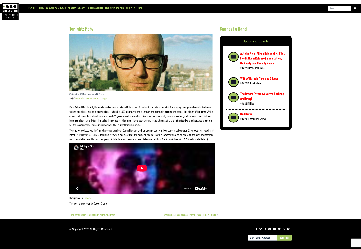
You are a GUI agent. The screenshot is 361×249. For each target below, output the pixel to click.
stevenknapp (91, 94)
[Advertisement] (256, 154)
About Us (130, 8)
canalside (79, 98)
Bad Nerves (247, 114)
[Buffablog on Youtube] (274, 229)
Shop (139, 8)
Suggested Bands (76, 8)
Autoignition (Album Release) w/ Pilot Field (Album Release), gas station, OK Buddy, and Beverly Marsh (262, 58)
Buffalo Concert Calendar (52, 8)
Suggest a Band (233, 29)
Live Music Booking (114, 8)
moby (96, 98)
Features (32, 8)
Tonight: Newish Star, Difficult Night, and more (93, 214)
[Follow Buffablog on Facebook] (256, 229)
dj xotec (88, 98)
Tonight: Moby (81, 29)
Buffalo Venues (95, 8)
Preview (101, 94)
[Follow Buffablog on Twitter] (260, 229)
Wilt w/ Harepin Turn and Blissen (259, 79)
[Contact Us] (269, 229)
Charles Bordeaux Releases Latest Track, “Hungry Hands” (190, 214)
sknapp (103, 98)
